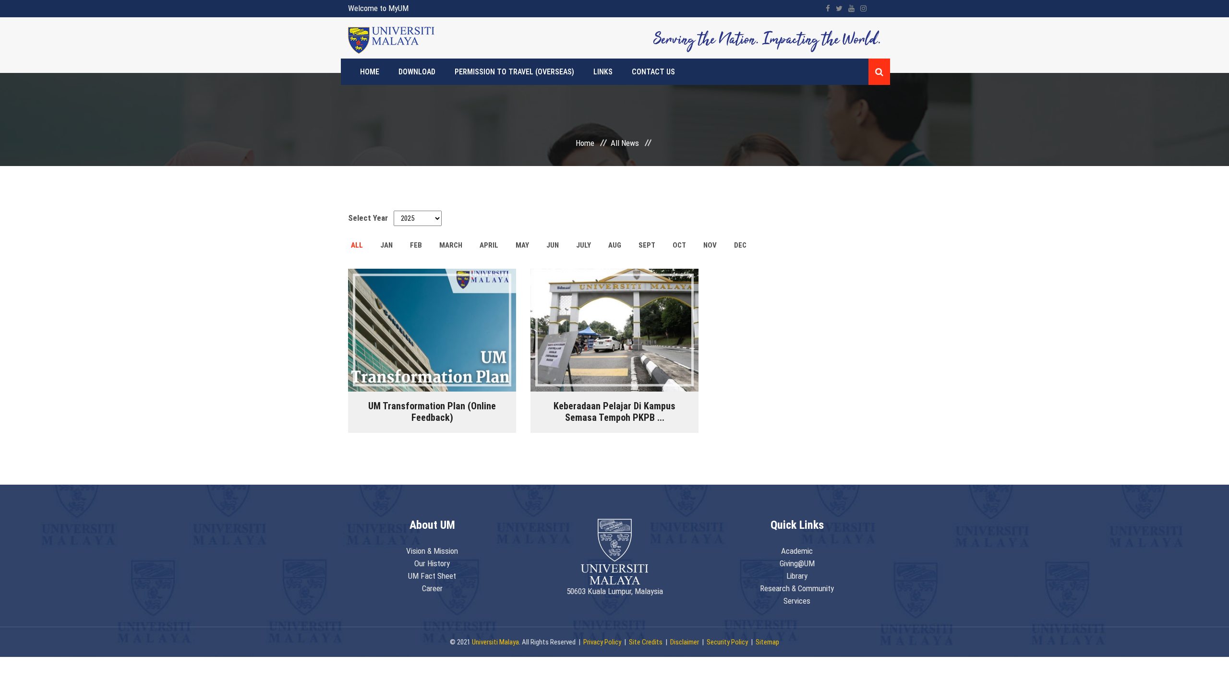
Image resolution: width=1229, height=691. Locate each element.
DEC (740, 245)
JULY (583, 245)
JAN (386, 245)
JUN (552, 245)
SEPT (647, 245)
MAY (522, 245)
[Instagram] (863, 8)
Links (603, 71)
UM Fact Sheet (432, 576)
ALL (357, 245)
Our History (432, 563)
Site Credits (646, 642)
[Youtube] (851, 8)
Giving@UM (797, 563)
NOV (710, 245)
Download (416, 71)
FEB (416, 245)
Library (796, 576)
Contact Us (653, 71)
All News (625, 143)
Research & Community (797, 588)
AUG (614, 245)
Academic (797, 551)
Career (432, 588)
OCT (679, 245)
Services (796, 601)
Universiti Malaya (495, 642)
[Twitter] (839, 8)
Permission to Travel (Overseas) (514, 71)
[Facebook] (828, 8)
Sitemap (767, 642)
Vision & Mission (432, 551)
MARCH (450, 245)
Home (369, 71)
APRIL (489, 245)
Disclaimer (684, 642)
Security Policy (727, 642)
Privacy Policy (602, 642)
